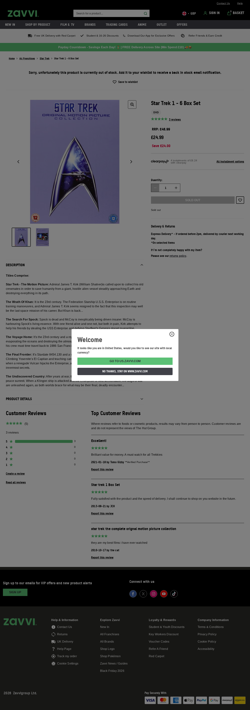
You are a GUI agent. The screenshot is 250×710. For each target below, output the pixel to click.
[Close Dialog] (172, 334)
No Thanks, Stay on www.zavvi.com (125, 371)
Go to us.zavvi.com (125, 361)
